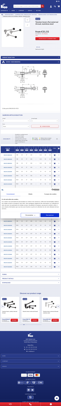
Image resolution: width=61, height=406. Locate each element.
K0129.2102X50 (8, 233)
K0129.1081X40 (8, 159)
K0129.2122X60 (8, 254)
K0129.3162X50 (8, 262)
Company (21, 10)
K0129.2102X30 (8, 225)
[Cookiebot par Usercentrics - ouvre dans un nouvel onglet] (52, 190)
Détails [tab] (30, 194)
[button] (21, 324)
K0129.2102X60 (8, 237)
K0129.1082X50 (8, 221)
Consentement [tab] (11, 194)
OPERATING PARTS (9, 14)
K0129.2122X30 (8, 242)
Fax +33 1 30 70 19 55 (31, 349)
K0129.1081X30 (8, 155)
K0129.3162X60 (8, 266)
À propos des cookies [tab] (50, 194)
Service (4, 366)
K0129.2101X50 (8, 175)
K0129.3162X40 (8, 258)
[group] (10, 310)
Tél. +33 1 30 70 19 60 (31, 347)
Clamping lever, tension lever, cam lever (26, 14)
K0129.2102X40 (8, 229)
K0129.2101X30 (8, 167)
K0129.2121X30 (8, 184)
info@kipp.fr (31, 351)
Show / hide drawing (13, 62)
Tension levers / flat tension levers (47, 14)
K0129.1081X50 (8, 163)
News (4, 355)
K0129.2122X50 (8, 250)
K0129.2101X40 (8, 171)
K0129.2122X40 (8, 246)
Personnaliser (29, 215)
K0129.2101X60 (8, 180)
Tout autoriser (50, 215)
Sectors (38, 10)
